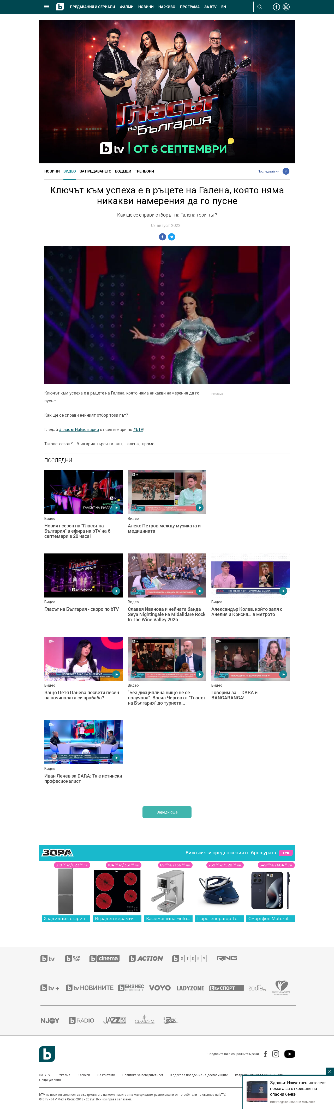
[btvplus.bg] (52, 987)
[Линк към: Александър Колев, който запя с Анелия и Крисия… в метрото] (250, 592)
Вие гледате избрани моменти (292, 1102)
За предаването (95, 171)
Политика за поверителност (142, 1075)
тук (285, 853)
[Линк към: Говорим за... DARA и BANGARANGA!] (250, 676)
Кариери (84, 1075)
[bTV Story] (194, 958)
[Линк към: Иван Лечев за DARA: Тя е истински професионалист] (83, 759)
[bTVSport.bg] (229, 987)
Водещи (123, 171)
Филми (127, 7)
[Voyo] (162, 987)
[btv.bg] (52, 958)
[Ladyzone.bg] (193, 988)
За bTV (210, 7)
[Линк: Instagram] (273, 1053)
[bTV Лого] (47, 1054)
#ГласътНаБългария (79, 429)
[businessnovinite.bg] (133, 988)
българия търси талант (99, 444)
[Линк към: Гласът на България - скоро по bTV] (83, 592)
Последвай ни (268, 171)
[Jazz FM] (119, 1020)
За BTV (44, 1075)
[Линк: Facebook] (263, 1054)
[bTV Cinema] (109, 958)
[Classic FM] (149, 1020)
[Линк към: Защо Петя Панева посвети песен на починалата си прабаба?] (83, 676)
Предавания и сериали (92, 7)
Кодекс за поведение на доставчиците (199, 1075)
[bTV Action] (150, 958)
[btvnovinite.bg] (91, 987)
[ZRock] (176, 1020)
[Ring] (231, 958)
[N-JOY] (54, 1020)
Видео (69, 171)
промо (148, 444)
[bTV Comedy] (77, 958)
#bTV (138, 429)
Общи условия (50, 1080)
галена (132, 444)
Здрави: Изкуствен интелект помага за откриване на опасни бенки (298, 1088)
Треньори (144, 171)
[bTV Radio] (86, 1020)
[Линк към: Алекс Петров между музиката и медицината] (167, 509)
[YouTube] (287, 1054)
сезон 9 (66, 444)
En (223, 7)
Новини (146, 7)
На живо (166, 7)
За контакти (106, 1075)
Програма (190, 7)
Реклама (64, 1075)
